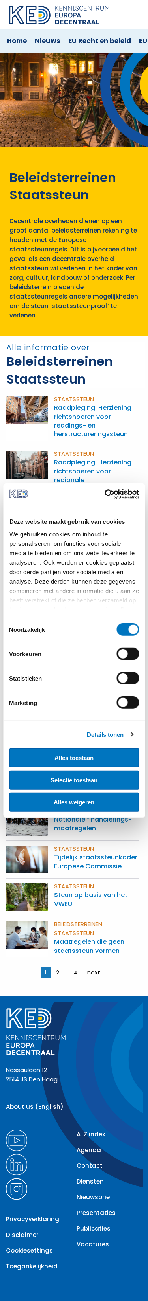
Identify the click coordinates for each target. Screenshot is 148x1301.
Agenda (89, 1150)
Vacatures (93, 1244)
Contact (90, 1166)
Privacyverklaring (32, 1219)
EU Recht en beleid (99, 41)
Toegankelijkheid (32, 1266)
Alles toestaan (74, 757)
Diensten (90, 1181)
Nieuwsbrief (94, 1197)
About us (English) (35, 1107)
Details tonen (105, 734)
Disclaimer (22, 1235)
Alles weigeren (74, 802)
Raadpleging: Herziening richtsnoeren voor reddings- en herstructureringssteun (92, 421)
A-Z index (91, 1134)
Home (17, 41)
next (93, 972)
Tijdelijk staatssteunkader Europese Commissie (95, 861)
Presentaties (96, 1213)
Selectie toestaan (74, 779)
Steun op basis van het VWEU (90, 899)
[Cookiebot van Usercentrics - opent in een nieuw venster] (105, 494)
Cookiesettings (29, 1250)
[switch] (127, 654)
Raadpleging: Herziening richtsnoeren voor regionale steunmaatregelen (92, 475)
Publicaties (94, 1228)
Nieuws (47, 41)
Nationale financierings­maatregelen (93, 824)
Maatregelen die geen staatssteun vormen (89, 946)
